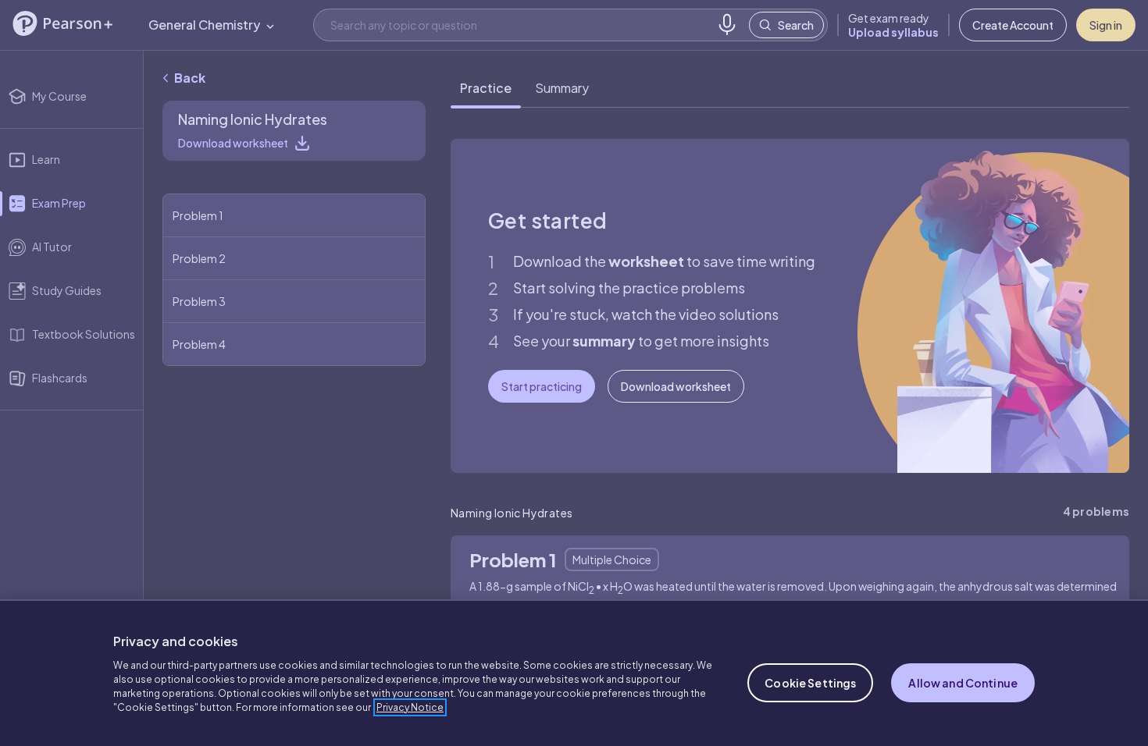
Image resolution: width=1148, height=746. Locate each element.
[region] (574, 672)
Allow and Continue (963, 683)
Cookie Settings (810, 683)
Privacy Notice (410, 707)
